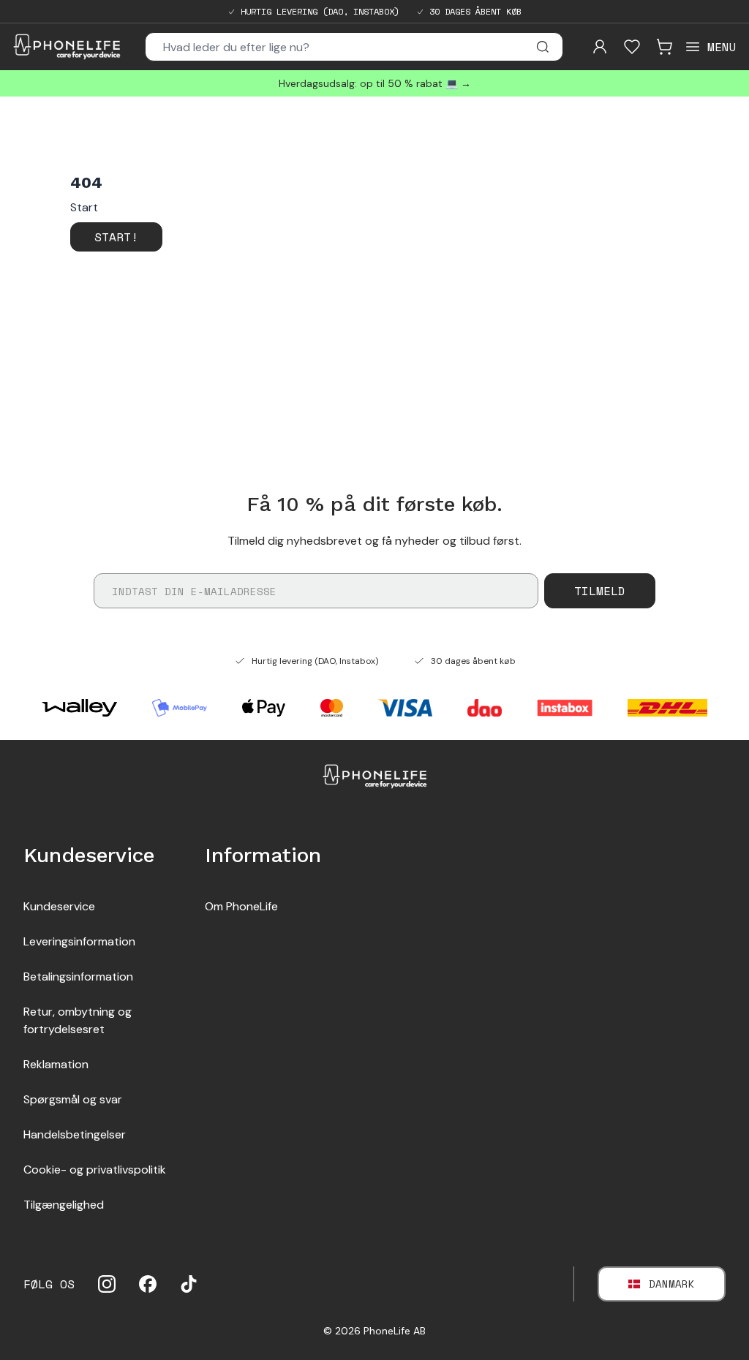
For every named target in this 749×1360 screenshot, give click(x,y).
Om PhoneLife (241, 906)
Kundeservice (59, 906)
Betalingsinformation (78, 976)
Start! (116, 237)
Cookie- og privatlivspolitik (94, 1169)
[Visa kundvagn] (664, 47)
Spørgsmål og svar (72, 1099)
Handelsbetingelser (74, 1134)
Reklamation (56, 1064)
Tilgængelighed (63, 1204)
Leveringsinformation (79, 941)
